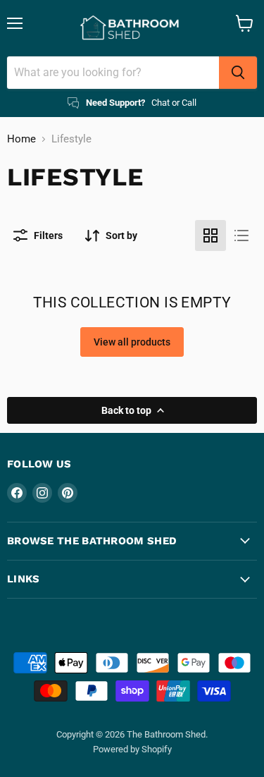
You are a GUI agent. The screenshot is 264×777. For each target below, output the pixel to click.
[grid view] (210, 235)
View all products (132, 342)
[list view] (241, 235)
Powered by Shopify (132, 749)
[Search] (238, 72)
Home (21, 139)
